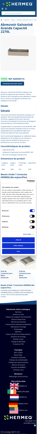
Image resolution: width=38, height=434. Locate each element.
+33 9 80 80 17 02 (30, 421)
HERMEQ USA (22, 410)
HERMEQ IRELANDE (22, 392)
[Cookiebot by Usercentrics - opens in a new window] (27, 181)
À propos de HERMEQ (18, 367)
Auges (13, 20)
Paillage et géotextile (18, 342)
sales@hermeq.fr (6, 292)
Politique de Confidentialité (18, 360)
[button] (18, 53)
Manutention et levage (18, 327)
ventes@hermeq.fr (30, 423)
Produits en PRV (18, 344)
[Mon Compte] (2, 9)
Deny (18, 251)
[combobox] (18, 13)
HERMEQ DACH (23, 404)
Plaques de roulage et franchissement (18, 317)
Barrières (18, 312)
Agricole (6, 20)
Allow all (18, 240)
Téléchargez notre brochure (18, 376)
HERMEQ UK (23, 386)
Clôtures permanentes (18, 322)
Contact (3, 297)
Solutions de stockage (18, 337)
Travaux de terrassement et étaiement (18, 324)
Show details (27, 234)
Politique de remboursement (18, 362)
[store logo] (19, 4)
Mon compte (18, 353)
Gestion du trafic (18, 314)
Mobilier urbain (18, 339)
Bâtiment (18, 332)
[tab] (18, 106)
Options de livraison (18, 365)
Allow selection (18, 245)
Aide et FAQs (18, 355)
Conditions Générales (18, 357)
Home (1, 20)
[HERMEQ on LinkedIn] (35, 425)
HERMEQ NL (23, 397)
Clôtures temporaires (18, 319)
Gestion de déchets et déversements (18, 334)
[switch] (32, 216)
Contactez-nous (18, 370)
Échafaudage (18, 329)
